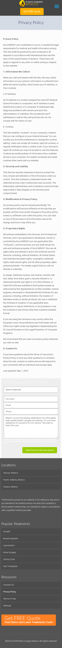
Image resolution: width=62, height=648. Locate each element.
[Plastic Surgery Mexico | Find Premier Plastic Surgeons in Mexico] (31, 3)
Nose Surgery (9, 552)
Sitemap (7, 605)
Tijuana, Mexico (10, 486)
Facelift (6, 531)
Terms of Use (9, 598)
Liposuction (9, 545)
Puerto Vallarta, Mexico (14, 480)
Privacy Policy (9, 591)
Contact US (8, 585)
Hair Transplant (10, 566)
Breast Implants (10, 538)
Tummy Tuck (9, 559)
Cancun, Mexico (10, 473)
